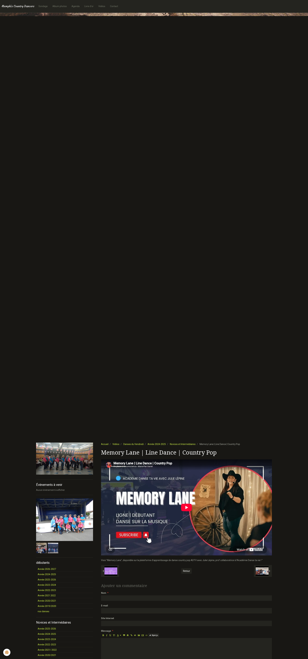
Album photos (59, 6)
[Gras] (103, 635)
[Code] (147, 635)
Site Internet (107, 618)
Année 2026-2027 (47, 569)
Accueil (104, 444)
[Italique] (107, 635)
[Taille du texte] (114, 635)
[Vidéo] (143, 635)
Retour (186, 571)
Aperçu (154, 635)
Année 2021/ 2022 (47, 650)
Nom (103, 593)
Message (106, 631)
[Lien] (131, 635)
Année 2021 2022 (47, 595)
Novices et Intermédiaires (183, 444)
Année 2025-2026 (47, 579)
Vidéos (101, 6)
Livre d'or (89, 6)
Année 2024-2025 (157, 444)
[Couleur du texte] (119, 635)
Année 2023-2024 (47, 585)
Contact (114, 6)
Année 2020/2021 (47, 601)
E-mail (104, 605)
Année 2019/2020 (47, 606)
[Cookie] (6, 652)
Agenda (76, 6)
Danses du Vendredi (133, 444)
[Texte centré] (128, 635)
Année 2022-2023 (47, 590)
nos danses (43, 611)
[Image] (139, 635)
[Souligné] (110, 635)
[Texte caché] (135, 635)
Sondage (43, 6)
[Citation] (124, 635)
